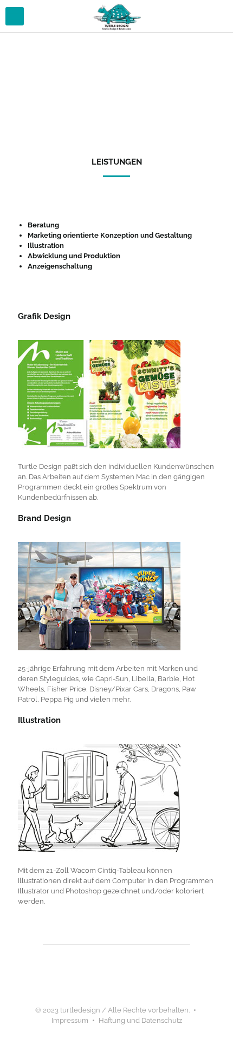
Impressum (69, 1020)
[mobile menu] (14, 16)
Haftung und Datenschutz (140, 1020)
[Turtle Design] (116, 16)
